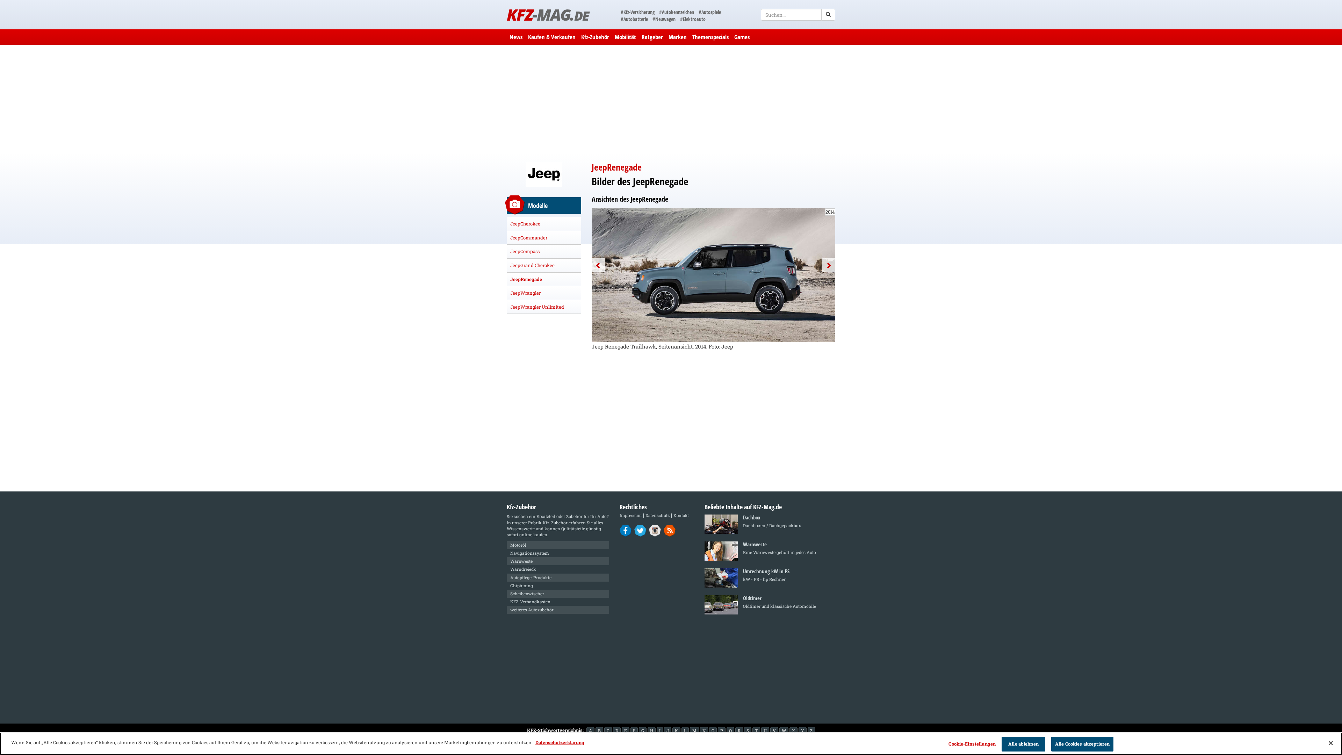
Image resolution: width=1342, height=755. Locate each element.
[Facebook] (626, 530)
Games (742, 37)
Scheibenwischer (527, 593)
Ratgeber (652, 37)
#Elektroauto (693, 19)
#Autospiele (710, 12)
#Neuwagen (664, 19)
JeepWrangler (525, 293)
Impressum (631, 515)
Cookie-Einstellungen (972, 744)
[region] (671, 743)
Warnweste (521, 561)
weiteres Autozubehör (532, 609)
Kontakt (681, 515)
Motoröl (518, 545)
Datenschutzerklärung (559, 742)
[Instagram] (655, 530)
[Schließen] (1331, 743)
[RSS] (670, 530)
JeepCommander (528, 238)
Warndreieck (523, 569)
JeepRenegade (526, 279)
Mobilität (625, 37)
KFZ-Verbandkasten (530, 601)
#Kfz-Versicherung (638, 12)
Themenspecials (710, 37)
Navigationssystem (529, 553)
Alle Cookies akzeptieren (1082, 744)
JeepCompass (525, 251)
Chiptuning (521, 585)
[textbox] (798, 15)
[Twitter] (640, 530)
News (516, 37)
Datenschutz (657, 515)
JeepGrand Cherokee (532, 265)
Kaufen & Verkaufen (552, 37)
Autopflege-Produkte (530, 577)
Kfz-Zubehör (595, 37)
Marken (678, 37)
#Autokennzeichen (676, 12)
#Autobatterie (634, 19)
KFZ (548, 14)
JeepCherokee (525, 224)
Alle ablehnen (1023, 744)
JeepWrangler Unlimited (537, 307)
